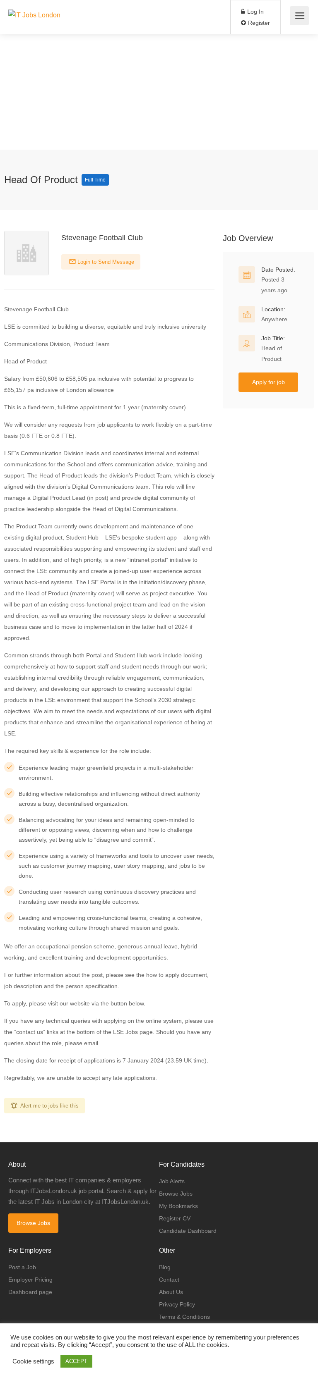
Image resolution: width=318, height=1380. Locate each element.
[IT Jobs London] (34, 5)
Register (258, 22)
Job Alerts (172, 1181)
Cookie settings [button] (33, 1361)
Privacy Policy (177, 1304)
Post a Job (22, 1267)
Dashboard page (30, 1292)
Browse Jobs (33, 1223)
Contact (169, 1279)
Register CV (174, 1218)
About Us (171, 1292)
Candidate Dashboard (188, 1230)
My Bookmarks (178, 1206)
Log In (255, 11)
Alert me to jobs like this (49, 1106)
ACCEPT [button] (76, 1361)
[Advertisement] (159, 92)
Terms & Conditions (184, 1316)
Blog (165, 1267)
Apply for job (268, 382)
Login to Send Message (105, 262)
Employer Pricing (30, 1279)
